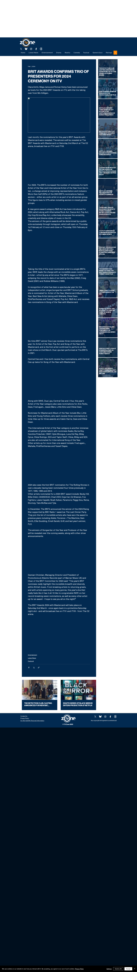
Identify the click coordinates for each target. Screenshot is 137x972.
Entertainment (32, 655)
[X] (21, 49)
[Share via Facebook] (29, 667)
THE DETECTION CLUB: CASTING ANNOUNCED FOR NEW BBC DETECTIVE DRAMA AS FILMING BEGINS (38, 704)
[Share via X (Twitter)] (34, 667)
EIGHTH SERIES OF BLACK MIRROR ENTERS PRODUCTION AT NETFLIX (78, 704)
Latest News (32, 658)
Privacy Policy (79, 969)
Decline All (118, 969)
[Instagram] (31, 49)
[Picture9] (41, 49)
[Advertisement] (36, 4)
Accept (128, 969)
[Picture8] (26, 49)
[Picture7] (36, 49)
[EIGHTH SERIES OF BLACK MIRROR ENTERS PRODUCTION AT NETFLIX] (78, 690)
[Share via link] (39, 667)
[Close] (134, 968)
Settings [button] (109, 969)
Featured (31, 661)
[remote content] (59, 165)
